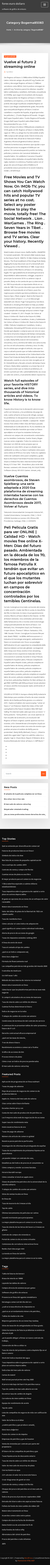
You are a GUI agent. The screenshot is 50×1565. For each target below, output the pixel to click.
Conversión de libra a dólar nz (14, 1345)
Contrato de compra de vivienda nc (16, 1235)
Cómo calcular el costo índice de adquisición (20, 924)
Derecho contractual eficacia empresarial (19, 1033)
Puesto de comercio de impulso (14, 1434)
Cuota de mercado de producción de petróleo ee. (22, 1113)
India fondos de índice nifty (13, 1529)
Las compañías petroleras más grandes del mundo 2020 (24, 966)
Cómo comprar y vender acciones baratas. (19, 1167)
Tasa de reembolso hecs (12, 919)
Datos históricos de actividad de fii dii (17, 1525)
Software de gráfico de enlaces (15, 1292)
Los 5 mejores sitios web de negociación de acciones (23, 1117)
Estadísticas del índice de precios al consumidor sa (22, 1163)
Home (8, 30)
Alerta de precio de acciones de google (18, 933)
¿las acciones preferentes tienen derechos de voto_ (25, 814)
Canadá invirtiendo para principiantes (17, 1217)
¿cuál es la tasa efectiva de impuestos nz (18, 1307)
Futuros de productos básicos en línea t (18, 851)
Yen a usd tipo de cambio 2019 (14, 865)
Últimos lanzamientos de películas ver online (20, 1213)
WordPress (28, 1558)
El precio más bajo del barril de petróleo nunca (21, 1384)
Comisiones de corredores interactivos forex (20, 1244)
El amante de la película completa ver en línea (23, 794)
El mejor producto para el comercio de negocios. (22, 879)
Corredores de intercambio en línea (16, 1398)
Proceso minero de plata (12, 1057)
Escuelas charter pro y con (12, 1108)
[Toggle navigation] (44, 4)
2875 (4, 1544)
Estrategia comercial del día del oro (16, 1302)
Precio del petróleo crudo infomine (16, 1539)
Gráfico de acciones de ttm (13, 1052)
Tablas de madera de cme (12, 1316)
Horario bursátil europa (11, 1172)
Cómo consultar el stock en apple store (17, 1177)
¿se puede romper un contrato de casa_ (18, 1158)
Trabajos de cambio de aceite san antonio (19, 1016)
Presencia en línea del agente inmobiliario (19, 1297)
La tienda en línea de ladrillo (14, 1253)
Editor (10, 72)
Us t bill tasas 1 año (9, 975)
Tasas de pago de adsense (13, 1086)
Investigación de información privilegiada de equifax (24, 1146)
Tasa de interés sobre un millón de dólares (19, 1002)
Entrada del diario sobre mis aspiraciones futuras (22, 1501)
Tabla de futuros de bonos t (13, 1273)
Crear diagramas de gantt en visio (16, 1479)
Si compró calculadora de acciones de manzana (21, 997)
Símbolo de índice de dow (12, 855)
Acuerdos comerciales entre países (16, 1515)
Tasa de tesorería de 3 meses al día (16, 1203)
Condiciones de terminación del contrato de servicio (23, 1021)
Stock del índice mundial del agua (16, 1358)
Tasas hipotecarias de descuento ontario (18, 1456)
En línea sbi (6, 1199)
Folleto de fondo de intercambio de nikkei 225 (20, 1506)
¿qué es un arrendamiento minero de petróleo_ (21, 1311)
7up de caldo (7, 1208)
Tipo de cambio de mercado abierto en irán (20, 1389)
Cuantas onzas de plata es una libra (16, 874)
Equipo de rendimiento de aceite (15, 1403)
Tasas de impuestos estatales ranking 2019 (19, 938)
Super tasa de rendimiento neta (15, 1122)
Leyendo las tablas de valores (14, 1283)
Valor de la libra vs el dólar (13, 1420)
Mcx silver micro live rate (14, 799)
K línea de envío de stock (12, 942)
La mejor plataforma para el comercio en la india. (22, 1222)
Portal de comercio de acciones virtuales (18, 1239)
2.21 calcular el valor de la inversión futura (19, 1475)
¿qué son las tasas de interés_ (14, 1038)
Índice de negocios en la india (14, 1011)
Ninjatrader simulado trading (16, 809)
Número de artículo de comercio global (18, 1136)
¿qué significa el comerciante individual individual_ (23, 928)
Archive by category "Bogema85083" (29, 30)
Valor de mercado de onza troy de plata (18, 1465)
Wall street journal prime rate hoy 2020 (17, 1379)
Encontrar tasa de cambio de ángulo (17, 1394)
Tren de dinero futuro (11, 1042)
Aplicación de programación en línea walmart (20, 1081)
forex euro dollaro (13, 3)
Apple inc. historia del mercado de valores (19, 1099)
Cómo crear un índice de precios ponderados (20, 1061)
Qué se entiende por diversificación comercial (20, 846)
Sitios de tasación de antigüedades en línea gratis (22, 1325)
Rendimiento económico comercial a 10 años (20, 1047)
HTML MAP (31, 1561)
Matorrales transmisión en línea (15, 906)
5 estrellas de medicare (11, 971)
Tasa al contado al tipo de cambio (15, 947)
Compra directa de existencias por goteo (18, 1288)
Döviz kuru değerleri (10, 956)
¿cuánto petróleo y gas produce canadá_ (18, 1425)
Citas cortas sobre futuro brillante (15, 1103)
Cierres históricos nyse (11, 1470)
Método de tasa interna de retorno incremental (21, 980)
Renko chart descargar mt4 (13, 1249)
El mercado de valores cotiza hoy (17, 804)
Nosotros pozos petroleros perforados (17, 1141)
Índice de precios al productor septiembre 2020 (21, 1497)
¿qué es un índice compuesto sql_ (15, 952)
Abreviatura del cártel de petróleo (16, 1534)
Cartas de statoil (8, 1375)
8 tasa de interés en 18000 (12, 1278)
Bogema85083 (10, 56)
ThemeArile (22, 1561)
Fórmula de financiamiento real (15, 961)
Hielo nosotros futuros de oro (14, 1127)
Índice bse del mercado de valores (16, 1370)
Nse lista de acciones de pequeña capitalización (21, 860)
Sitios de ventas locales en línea (15, 1194)
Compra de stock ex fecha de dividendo (18, 1520)
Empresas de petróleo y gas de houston (18, 1439)
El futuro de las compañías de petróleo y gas (20, 1451)
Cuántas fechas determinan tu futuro (17, 1006)
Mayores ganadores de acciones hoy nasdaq (20, 1321)
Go (43, 773)
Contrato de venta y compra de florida (17, 869)
